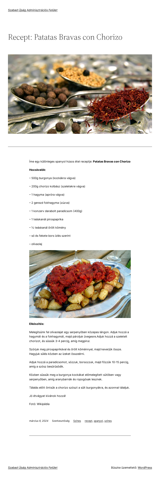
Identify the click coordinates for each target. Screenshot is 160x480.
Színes (77, 420)
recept (88, 420)
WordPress (145, 467)
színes (108, 420)
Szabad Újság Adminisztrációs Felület (33, 10)
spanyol (98, 420)
